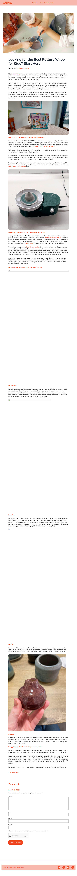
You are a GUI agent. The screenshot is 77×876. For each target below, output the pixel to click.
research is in (15, 74)
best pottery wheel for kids (17, 166)
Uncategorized (14, 772)
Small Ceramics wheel (33, 247)
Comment (11, 796)
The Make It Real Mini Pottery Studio (43, 146)
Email (10, 818)
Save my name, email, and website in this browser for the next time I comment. (29, 831)
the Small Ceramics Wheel (53, 238)
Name (10, 812)
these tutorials (29, 243)
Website (10, 824)
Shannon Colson (24, 68)
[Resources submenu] (37, 2)
